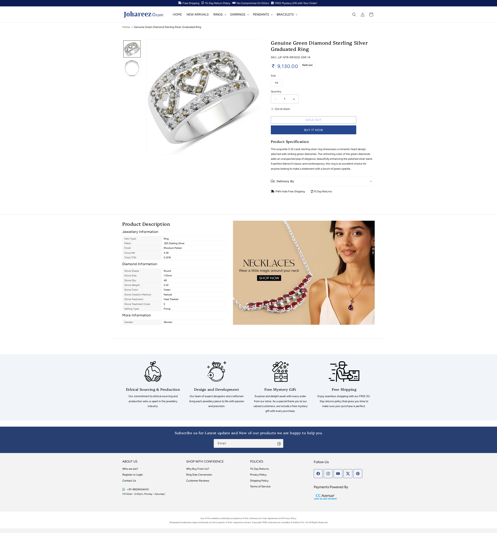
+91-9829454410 (138, 489)
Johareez (253, 518)
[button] (219, 14)
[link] (153, 385)
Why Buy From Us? (197, 468)
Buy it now (313, 130)
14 (278, 82)
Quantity (276, 91)
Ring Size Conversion (199, 474)
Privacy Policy (258, 474)
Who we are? (130, 468)
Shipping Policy (259, 480)
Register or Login (132, 474)
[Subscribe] (279, 443)
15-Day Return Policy (217, 3)
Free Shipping (190, 3)
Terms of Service (260, 486)
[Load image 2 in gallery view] (132, 68)
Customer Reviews (197, 480)
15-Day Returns (259, 468)
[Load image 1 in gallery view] (132, 49)
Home (126, 27)
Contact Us (129, 480)
